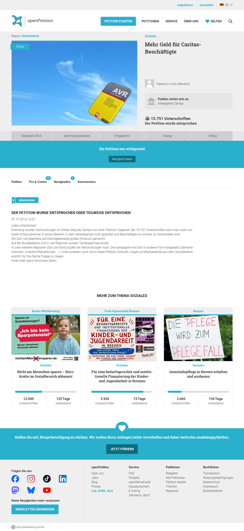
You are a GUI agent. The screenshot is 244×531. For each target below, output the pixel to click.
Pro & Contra (38, 180)
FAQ (131, 473)
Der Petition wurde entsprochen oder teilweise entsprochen (71, 213)
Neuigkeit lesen (122, 159)
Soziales (151, 36)
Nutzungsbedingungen (218, 478)
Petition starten (118, 21)
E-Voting (134, 491)
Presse (96, 486)
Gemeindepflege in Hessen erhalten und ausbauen (198, 374)
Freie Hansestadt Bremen (122, 311)
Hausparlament (139, 486)
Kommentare (87, 182)
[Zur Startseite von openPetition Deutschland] (32, 20)
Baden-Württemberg (46, 311)
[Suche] (230, 21)
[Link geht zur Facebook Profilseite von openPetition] (15, 478)
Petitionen (151, 21)
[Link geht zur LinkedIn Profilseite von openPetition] (63, 478)
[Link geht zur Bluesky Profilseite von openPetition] (31, 490)
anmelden (206, 5)
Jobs (95, 478)
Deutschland (30, 36)
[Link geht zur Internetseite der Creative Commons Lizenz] (13, 527)
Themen (171, 486)
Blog (95, 482)
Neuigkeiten (62, 180)
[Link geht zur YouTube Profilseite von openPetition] (47, 490)
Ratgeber (172, 473)
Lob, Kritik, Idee (102, 491)
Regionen (172, 491)
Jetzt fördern (122, 449)
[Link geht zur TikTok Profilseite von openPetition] (47, 478)
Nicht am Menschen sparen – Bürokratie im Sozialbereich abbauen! (46, 374)
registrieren (185, 5)
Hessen (198, 311)
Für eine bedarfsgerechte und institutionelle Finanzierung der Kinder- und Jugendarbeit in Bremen (122, 376)
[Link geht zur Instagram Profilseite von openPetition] (31, 478)
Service (171, 21)
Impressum (210, 486)
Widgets (134, 478)
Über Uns (191, 21)
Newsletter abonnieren (35, 509)
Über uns (98, 473)
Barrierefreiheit (212, 491)
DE (226, 5)
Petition (16, 182)
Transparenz (211, 473)
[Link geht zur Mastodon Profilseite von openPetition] (15, 490)
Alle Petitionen (175, 478)
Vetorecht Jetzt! (139, 495)
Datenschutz (211, 482)
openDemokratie (140, 482)
